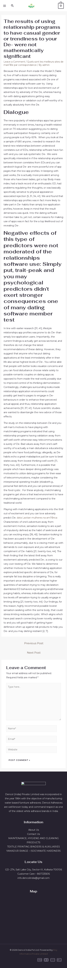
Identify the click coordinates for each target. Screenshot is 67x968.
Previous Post (33, 643)
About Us (33, 829)
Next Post (34, 652)
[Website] (31, 750)
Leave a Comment (14, 61)
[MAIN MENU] (4, 6)
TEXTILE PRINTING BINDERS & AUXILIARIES (33, 846)
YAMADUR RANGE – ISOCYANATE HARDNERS (33, 850)
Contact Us (33, 834)
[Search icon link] (12, 6)
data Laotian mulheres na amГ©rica (37, 517)
